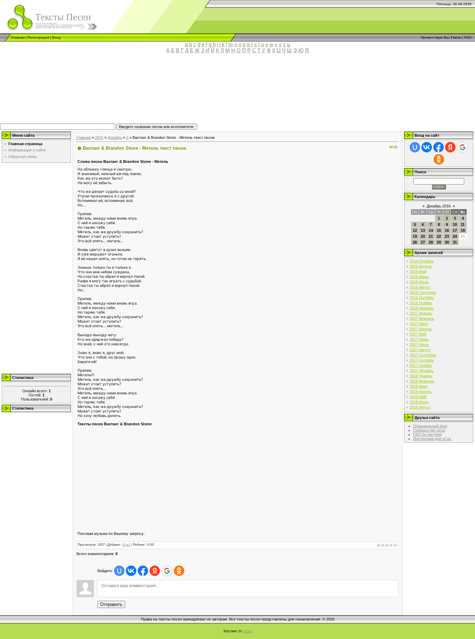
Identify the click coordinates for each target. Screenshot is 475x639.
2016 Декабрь (422, 308)
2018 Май (418, 397)
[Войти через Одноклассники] (179, 571)
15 (439, 230)
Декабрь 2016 (439, 206)
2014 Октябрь (422, 261)
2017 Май (418, 334)
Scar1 (126, 544)
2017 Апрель (421, 329)
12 (415, 230)
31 (455, 242)
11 (463, 224)
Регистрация (38, 37)
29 (439, 242)
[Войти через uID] (119, 571)
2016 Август (420, 287)
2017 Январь (421, 313)
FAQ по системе (427, 434)
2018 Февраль (422, 381)
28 (431, 242)
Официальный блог (430, 426)
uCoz (247, 631)
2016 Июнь (419, 277)
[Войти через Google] (166, 570)
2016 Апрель (421, 266)
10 (455, 224)
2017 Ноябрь (421, 365)
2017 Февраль (422, 318)
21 (431, 236)
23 (447, 236)
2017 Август (420, 350)
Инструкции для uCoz (432, 438)
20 (423, 236)
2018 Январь (421, 376)
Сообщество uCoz (429, 430)
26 (415, 242)
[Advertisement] (161, 91)
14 (431, 230)
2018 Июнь (419, 402)
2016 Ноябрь (421, 303)
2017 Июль (419, 344)
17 (455, 230)
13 (423, 230)
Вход (56, 37)
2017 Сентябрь (423, 355)
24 (455, 236)
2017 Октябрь (422, 360)
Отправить (111, 604)
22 (439, 236)
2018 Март (419, 386)
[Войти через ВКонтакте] (131, 571)
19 (415, 236)
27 (423, 242)
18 (463, 230)
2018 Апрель (421, 391)
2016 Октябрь (422, 297)
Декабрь (114, 137)
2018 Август (420, 407)
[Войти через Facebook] (143, 571)
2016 (99, 137)
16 (447, 230)
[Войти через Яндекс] (155, 571)
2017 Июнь (419, 339)
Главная (17, 37)
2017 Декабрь (422, 371)
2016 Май (418, 271)
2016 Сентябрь (423, 292)
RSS (468, 37)
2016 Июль (419, 282)
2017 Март (419, 324)
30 (447, 242)
